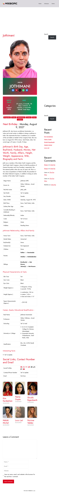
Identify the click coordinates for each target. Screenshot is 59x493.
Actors (53, 3)
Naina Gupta (18, 398)
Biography (7, 117)
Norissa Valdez (30, 421)
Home (40, 3)
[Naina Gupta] (20, 393)
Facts (34, 117)
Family (14, 117)
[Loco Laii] (20, 417)
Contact (20, 120)
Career (29, 117)
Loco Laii (19, 420)
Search (46, 34)
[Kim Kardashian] (7, 395)
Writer (20, 82)
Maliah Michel (6, 421)
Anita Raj (52, 165)
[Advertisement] (29, 18)
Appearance (21, 117)
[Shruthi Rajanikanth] (32, 394)
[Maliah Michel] (7, 417)
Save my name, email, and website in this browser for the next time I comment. (19, 475)
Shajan (46, 165)
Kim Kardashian (7, 399)
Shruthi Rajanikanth (32, 399)
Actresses (46, 3)
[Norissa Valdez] (32, 417)
